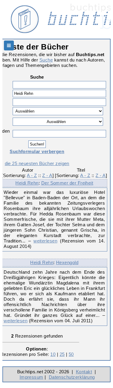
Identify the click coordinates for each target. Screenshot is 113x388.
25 (62, 354)
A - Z (32, 175)
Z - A (47, 175)
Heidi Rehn (27, 182)
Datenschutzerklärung (72, 377)
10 (52, 354)
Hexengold (67, 262)
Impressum (31, 377)
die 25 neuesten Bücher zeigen (37, 163)
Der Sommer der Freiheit (67, 182)
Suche (46, 59)
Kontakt (84, 371)
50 (71, 354)
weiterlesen (45, 240)
